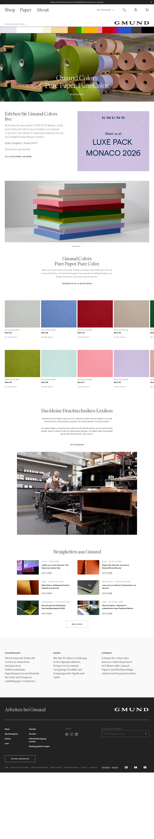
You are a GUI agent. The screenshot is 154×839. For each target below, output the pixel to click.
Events (8, 738)
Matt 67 (80, 382)
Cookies (84, 767)
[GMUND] (131, 23)
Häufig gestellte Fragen (39, 746)
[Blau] (125, 30)
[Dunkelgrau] (136, 30)
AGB (6, 767)
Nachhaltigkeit (11, 734)
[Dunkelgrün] (79, 30)
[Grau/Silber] (8, 30)
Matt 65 (8, 382)
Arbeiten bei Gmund (25, 709)
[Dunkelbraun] (72, 30)
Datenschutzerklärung (39, 767)
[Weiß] (30, 30)
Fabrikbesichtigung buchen (37, 740)
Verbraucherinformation (19, 767)
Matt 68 (117, 382)
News (7, 729)
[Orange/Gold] (91, 30)
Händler (32, 729)
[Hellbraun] (59, 30)
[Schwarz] (147, 30)
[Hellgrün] (83, 30)
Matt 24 (8, 332)
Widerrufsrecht (56, 767)
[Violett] (117, 30)
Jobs (7, 743)
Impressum (93, 767)
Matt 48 (117, 332)
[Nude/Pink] (100, 30)
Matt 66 (44, 382)
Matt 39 (44, 332)
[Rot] (108, 30)
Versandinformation (71, 767)
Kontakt (32, 734)
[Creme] (47, 30)
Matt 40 (81, 332)
